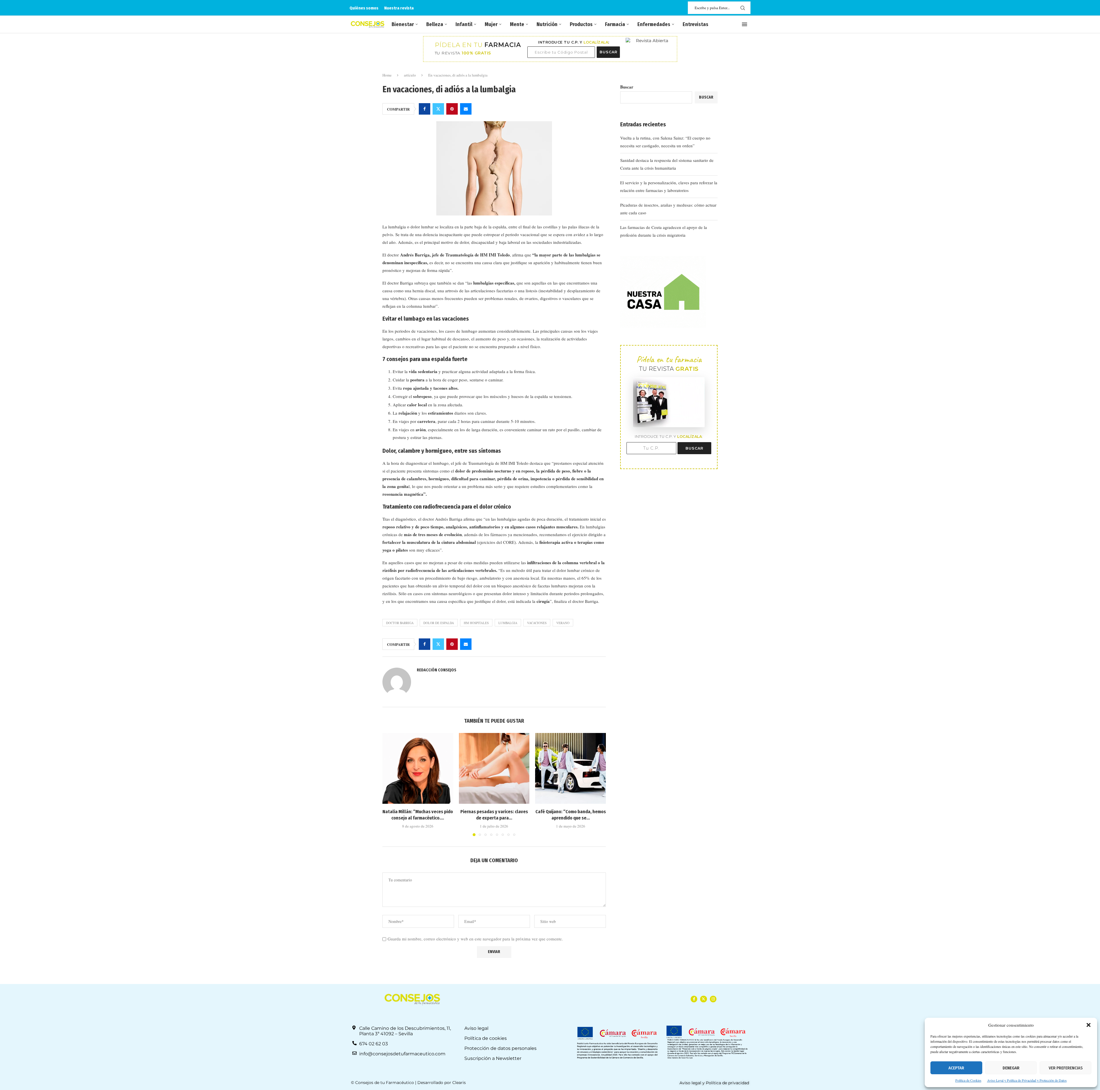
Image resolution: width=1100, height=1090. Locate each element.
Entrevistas (695, 24)
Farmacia (615, 24)
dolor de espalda (438, 623)
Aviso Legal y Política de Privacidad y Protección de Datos (1027, 1080)
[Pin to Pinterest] (452, 109)
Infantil (463, 24)
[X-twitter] (703, 999)
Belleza (434, 24)
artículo (410, 75)
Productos (581, 24)
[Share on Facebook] (424, 109)
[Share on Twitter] (438, 109)
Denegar (1011, 1068)
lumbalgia (507, 623)
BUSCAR (608, 52)
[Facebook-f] (694, 999)
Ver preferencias (1066, 1068)
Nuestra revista (399, 8)
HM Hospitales (476, 623)
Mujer (491, 24)
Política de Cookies (968, 1080)
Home (387, 75)
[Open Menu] (744, 24)
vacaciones (537, 623)
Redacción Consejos (436, 670)
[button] (1088, 1025)
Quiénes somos (363, 8)
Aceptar (956, 1068)
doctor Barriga (400, 623)
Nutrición (547, 24)
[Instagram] (713, 999)
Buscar (626, 87)
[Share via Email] (466, 109)
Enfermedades (653, 24)
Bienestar (403, 24)
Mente (517, 24)
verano (562, 623)
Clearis (459, 1082)
